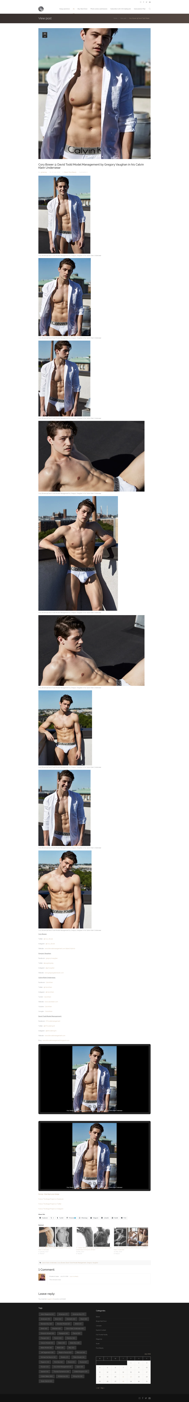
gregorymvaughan (52, 958)
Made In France (65, 1352)
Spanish (44, 1371)
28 (123, 1381)
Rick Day (58, 1362)
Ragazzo (45, 1362)
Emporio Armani (47, 1333)
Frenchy (71, 1338)
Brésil (44, 1328)
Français (45, 1338)
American (63, 1314)
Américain (45, 1319)
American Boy (78, 1314)
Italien (60, 1347)
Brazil (84, 1319)
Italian (61, 1343)
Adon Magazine (47, 1314)
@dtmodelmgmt (51, 1031)
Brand (66, 172)
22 (131, 1377)
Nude (97, 1343)
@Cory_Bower (48, 939)
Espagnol (63, 1333)
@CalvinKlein (48, 987)
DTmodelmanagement (53, 1021)
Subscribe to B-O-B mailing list (120, 9)
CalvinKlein (49, 982)
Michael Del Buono (48, 1357)
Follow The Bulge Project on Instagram (50, 1209)
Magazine (99, 1339)
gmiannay (44, 172)
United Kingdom (80, 1371)
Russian (44, 1367)
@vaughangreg (48, 963)
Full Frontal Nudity (102, 1334)
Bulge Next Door (101, 1321)
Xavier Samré (46, 1381)
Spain (80, 1367)
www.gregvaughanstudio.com (54, 973)
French (58, 1338)
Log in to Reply (74, 1276)
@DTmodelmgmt (49, 1026)
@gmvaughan (50, 968)
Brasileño (71, 1319)
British (78, 1324)
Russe (71, 1362)
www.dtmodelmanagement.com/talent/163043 (60, 948)
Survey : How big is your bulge (48, 1194)
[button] (90, 1106)
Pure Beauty (72, 172)
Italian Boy (74, 1343)
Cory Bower (61, 1262)
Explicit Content (101, 1330)
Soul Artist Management (62, 1367)
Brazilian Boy (46, 1324)
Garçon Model (47, 1343)
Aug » (102, 1388)
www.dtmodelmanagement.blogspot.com (56, 1040)
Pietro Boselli (78, 1357)
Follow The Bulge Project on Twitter (49, 1204)
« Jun (97, 1388)
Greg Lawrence (64, 9)
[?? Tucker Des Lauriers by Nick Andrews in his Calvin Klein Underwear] (132, 1237)
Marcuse (81, 1352)
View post (123, 18)
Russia (83, 1362)
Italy (71, 1347)
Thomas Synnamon (61, 1371)
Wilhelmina (63, 1376)
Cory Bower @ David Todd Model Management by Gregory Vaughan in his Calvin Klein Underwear (91, 166)
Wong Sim (77, 1376)
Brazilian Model (63, 1324)
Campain (99, 1325)
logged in (50, 1299)
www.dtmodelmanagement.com (55, 1035)
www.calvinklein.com (51, 1002)
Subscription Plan (139, 9)
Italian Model (46, 1347)
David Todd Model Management (76, 1262)
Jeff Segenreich (47, 1352)
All (74, 9)
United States (47, 1376)
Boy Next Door (82, 9)
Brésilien (56, 1328)
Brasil (58, 1319)
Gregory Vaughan (92, 1262)
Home (115, 18)
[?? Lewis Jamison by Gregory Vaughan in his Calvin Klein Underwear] (56, 1237)
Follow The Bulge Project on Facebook (50, 1199)
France (76, 1333)
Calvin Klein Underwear (49, 1262)
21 (123, 1377)
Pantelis (64, 1357)
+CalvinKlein (48, 1011)
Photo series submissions (99, 9)
